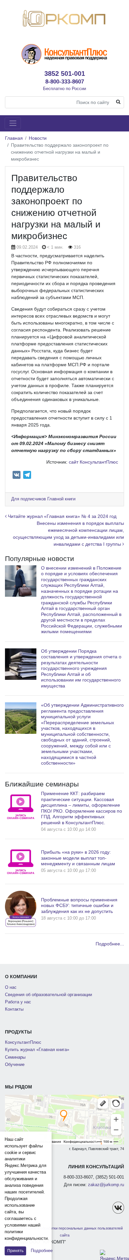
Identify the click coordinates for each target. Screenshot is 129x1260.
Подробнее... (110, 943)
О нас (11, 987)
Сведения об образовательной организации (48, 994)
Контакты (14, 1009)
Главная (14, 138)
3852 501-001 (64, 73)
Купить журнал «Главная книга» (37, 1049)
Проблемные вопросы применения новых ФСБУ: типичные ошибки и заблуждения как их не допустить (79, 905)
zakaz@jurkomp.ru (106, 1185)
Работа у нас (18, 1002)
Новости (38, 138)
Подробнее (42, 1250)
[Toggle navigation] (13, 123)
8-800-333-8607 (64, 81)
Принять (15, 1250)
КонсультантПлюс (23, 1042)
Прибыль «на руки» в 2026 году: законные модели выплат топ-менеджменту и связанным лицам (78, 857)
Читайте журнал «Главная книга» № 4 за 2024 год (61, 516)
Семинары (15, 1057)
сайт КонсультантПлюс (93, 462)
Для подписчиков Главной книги (43, 499)
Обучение (14, 1064)
